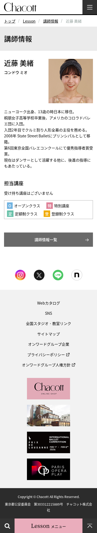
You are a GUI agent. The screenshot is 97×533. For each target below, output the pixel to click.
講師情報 (50, 21)
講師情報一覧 (45, 239)
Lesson (29, 21)
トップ (9, 21)
